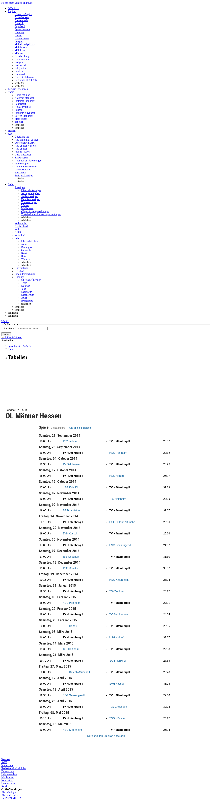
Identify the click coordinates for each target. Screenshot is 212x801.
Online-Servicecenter (26, 166)
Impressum (27, 300)
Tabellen (19, 121)
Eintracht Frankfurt (24, 100)
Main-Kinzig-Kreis (24, 44)
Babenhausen (22, 17)
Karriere (25, 253)
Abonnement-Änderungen (28, 160)
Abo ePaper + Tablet (25, 145)
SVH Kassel (70, 533)
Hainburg (20, 32)
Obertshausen (22, 59)
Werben (25, 205)
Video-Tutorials (23, 169)
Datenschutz (27, 294)
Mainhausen (21, 47)
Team (24, 282)
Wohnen (25, 259)
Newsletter (20, 172)
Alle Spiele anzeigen (80, 427)
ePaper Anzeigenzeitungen (35, 211)
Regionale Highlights (26, 80)
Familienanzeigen (30, 199)
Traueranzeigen (29, 202)
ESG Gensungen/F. (120, 545)
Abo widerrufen (9, 795)
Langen (19, 41)
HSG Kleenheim (119, 579)
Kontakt (25, 285)
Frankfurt (19, 71)
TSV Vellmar (70, 441)
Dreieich (19, 23)
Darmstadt (20, 74)
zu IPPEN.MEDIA (11, 798)
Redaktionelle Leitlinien (13, 768)
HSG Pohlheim (118, 452)
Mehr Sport (20, 118)
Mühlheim (20, 50)
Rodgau (19, 62)
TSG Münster (70, 568)
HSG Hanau (116, 475)
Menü (4, 321)
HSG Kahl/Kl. (70, 487)
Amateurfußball (23, 106)
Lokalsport (20, 103)
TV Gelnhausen (72, 464)
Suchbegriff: (10, 328)
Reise (24, 256)
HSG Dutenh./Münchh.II (123, 522)
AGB (24, 297)
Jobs (23, 288)
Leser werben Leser (25, 142)
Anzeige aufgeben (30, 193)
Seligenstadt (21, 68)
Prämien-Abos (22, 151)
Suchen (6, 334)
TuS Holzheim (117, 498)
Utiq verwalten (9, 774)
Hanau (18, 35)
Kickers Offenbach (24, 97)
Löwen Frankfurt (23, 115)
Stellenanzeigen (29, 196)
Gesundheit (27, 250)
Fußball (19, 109)
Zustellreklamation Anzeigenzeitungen (41, 214)
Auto (23, 244)
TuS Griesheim (71, 556)
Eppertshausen (22, 29)
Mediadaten (27, 208)
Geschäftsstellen (23, 154)
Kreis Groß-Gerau (24, 77)
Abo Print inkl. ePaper (26, 139)
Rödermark (20, 65)
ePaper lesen (21, 157)
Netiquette (26, 291)
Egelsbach (20, 26)
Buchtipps (26, 247)
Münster (19, 53)
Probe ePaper (21, 163)
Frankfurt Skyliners (25, 112)
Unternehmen (8, 783)
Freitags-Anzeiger (24, 175)
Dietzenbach (21, 20)
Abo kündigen (8, 792)
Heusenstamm (22, 38)
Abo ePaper (21, 148)
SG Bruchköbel (71, 510)
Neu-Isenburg (22, 56)
